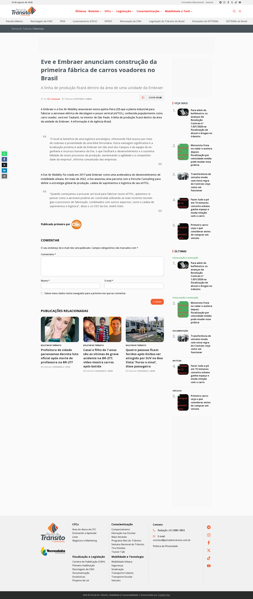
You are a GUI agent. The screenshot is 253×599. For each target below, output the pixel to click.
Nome (45, 280)
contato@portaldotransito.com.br (171, 540)
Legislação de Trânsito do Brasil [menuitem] (166, 21)
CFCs (75, 524)
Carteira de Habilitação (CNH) (88, 561)
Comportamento (120, 529)
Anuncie (209, 2)
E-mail (109, 280)
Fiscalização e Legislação (88, 556)
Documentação (80, 573)
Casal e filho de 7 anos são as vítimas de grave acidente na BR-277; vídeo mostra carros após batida (101, 358)
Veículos (116, 580)
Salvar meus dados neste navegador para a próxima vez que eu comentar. (85, 293)
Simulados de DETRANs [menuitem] (205, 21)
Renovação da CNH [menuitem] (130, 21)
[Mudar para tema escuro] (239, 11)
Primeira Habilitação (83, 565)
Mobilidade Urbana (121, 561)
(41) (177, 530)
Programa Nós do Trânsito (126, 540)
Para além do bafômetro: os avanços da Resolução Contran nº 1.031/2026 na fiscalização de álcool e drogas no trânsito (201, 123)
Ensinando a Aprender (84, 533)
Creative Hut (164, 595)
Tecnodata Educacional (192, 2)
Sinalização (117, 569)
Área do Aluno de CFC (84, 529)
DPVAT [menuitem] (108, 21)
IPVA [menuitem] (62, 21)
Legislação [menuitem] (123, 11)
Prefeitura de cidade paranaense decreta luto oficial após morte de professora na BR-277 (59, 356)
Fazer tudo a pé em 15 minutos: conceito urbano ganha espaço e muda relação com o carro (200, 208)
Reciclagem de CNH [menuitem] (41, 21)
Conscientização (122, 524)
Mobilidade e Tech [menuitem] (177, 11)
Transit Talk (118, 552)
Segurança (117, 565)
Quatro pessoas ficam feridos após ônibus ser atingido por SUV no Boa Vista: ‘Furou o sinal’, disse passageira (144, 358)
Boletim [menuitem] (93, 11)
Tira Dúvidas (118, 548)
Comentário (48, 254)
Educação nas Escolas (123, 533)
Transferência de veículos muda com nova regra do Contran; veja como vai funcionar (201, 182)
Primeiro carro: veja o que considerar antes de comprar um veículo (201, 231)
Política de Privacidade (165, 546)
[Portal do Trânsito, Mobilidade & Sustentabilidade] (53, 532)
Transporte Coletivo (122, 573)
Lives (75, 537)
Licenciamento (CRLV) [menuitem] (85, 21)
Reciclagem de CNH (83, 569)
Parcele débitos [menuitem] (14, 21)
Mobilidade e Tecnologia (127, 556)
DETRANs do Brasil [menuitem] (236, 21)
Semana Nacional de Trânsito (127, 544)
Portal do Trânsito (22, 28)
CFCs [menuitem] (108, 11)
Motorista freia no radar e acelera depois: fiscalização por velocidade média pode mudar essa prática (201, 155)
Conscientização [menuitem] (148, 11)
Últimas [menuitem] (80, 11)
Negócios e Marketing (84, 540)
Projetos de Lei (80, 580)
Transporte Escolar (121, 576)
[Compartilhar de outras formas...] (4, 176)
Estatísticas (78, 576)
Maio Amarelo (119, 537)
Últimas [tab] (180, 251)
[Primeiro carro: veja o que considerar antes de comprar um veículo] (183, 231)
